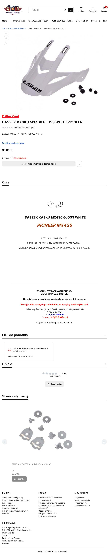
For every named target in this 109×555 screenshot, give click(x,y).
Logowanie (79, 497)
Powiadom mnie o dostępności (40, 163)
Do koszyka (19, 479)
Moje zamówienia (82, 500)
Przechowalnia (81, 503)
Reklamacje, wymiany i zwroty (15, 511)
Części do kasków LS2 (16, 28)
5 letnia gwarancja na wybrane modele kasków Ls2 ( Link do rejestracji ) (51, 505)
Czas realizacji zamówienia (50, 497)
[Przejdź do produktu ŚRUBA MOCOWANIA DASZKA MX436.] (45, 432)
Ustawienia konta (82, 505)
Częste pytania (45, 511)
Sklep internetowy (51, 551)
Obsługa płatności (10, 508)
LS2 (3, 28)
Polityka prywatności (47, 513)
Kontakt (5, 513)
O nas (4, 535)
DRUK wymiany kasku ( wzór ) (15, 527)
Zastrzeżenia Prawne (11, 538)
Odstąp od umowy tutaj (12, 497)
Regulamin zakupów (47, 516)
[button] (70, 10)
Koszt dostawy (8, 505)
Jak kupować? (44, 500)
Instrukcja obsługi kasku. (13, 541)
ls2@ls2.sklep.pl (59, 317)
